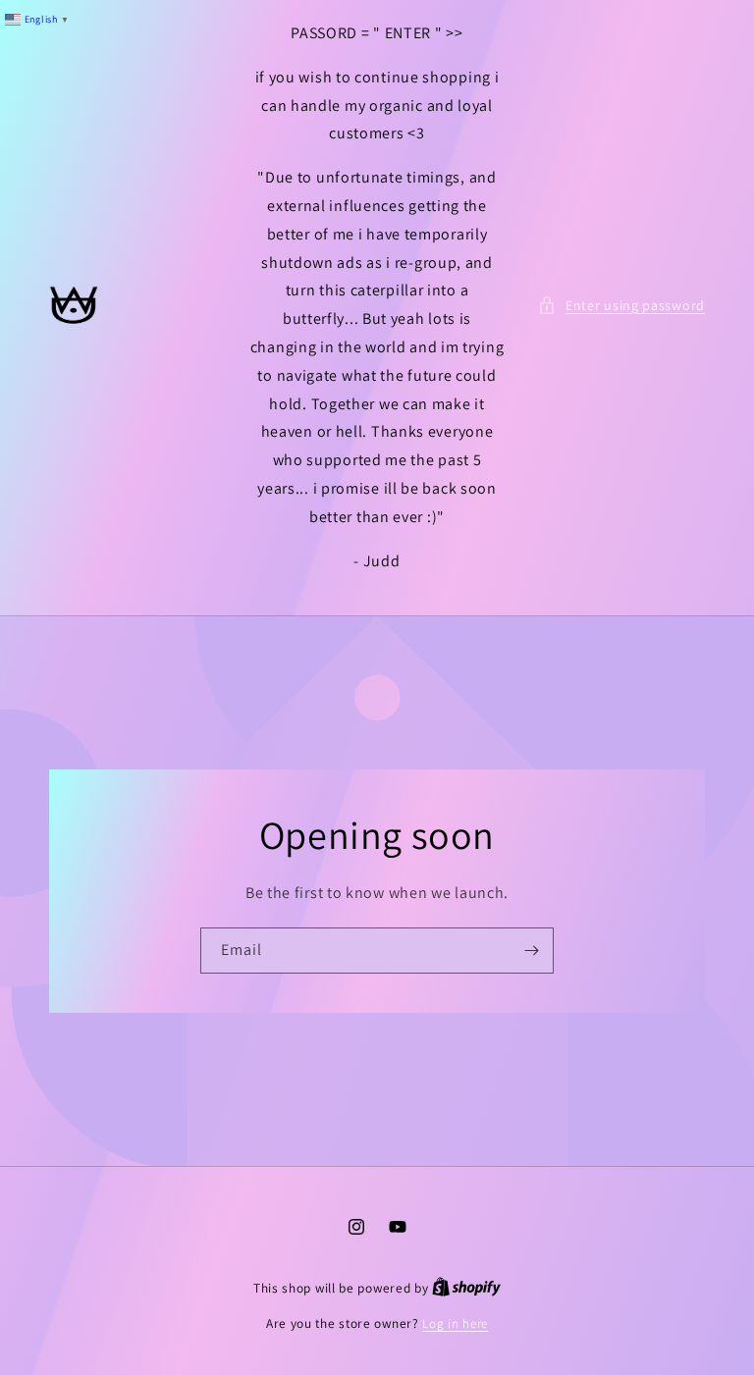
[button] (621, 305)
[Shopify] (466, 1288)
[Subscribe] (531, 950)
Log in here (455, 1323)
